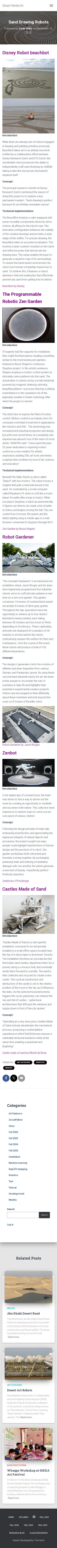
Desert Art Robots (19, 1390)
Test (11, 1181)
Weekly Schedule (34, 1517)
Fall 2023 (13, 1138)
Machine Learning (18, 1163)
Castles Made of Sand (24, 889)
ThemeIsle (39, 1540)
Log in (10, 1224)
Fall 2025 (13, 1150)
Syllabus (23, 1517)
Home (11, 1517)
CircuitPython (16, 1120)
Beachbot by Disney (13, 286)
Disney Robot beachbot (25, 52)
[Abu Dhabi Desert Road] (28, 1286)
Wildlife (8, 1068)
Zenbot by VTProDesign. (15, 880)
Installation (14, 1157)
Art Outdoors (23, 1062)
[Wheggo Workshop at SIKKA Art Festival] (28, 1443)
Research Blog (17, 1533)
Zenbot (9, 753)
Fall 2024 (13, 1144)
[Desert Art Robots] (28, 1363)
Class (12, 1126)
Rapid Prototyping (18, 1169)
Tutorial (13, 1187)
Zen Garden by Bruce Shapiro (18, 528)
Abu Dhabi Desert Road (23, 1313)
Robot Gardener (18, 537)
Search (44, 1215)
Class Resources (39, 1533)
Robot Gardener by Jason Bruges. (21, 744)
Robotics (40, 1062)
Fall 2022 (13, 1132)
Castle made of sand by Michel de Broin (24, 1052)
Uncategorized (16, 1193)
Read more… (14, 1337)
